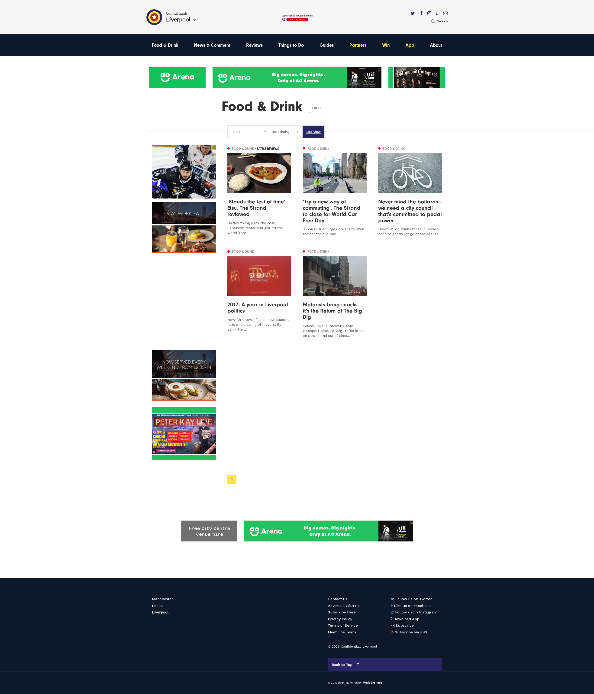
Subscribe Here (342, 612)
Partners (357, 45)
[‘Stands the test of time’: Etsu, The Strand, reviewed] (259, 191)
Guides (327, 45)
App (410, 45)
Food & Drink (165, 45)
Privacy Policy (340, 619)
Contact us (337, 599)
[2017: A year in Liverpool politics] (259, 293)
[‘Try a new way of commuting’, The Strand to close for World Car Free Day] (334, 191)
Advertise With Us (344, 605)
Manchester (162, 599)
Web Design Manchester (345, 682)
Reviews (254, 45)
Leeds (157, 605)
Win (386, 45)
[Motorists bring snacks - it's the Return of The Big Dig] (334, 293)
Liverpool (160, 612)
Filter (316, 108)
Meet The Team (342, 632)
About (436, 45)
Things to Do (291, 45)
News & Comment (212, 45)
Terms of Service (343, 625)
